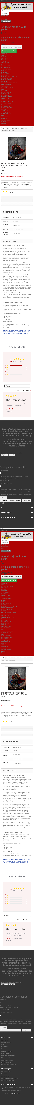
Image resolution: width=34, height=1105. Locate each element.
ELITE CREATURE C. (6, 80)
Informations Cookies (7, 1060)
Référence (4, 171)
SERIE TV (4, 61)
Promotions (4, 118)
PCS (2, 104)
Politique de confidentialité (8, 1064)
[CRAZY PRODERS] (17, 6)
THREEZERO (4, 110)
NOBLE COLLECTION (7, 101)
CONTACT (4, 123)
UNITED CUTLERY (6, 114)
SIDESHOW (4, 109)
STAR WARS (4, 58)
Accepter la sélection (15, 500)
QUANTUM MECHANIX (7, 107)
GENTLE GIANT (5, 86)
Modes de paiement (6, 120)
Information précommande (8, 1058)
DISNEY (3, 64)
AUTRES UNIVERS (6, 67)
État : (2, 173)
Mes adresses (5, 1076)
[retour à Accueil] (3, 128)
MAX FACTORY (5, 98)
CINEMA (3, 59)
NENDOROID (4, 117)
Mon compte (6, 512)
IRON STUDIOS (5, 93)
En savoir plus (5, 453)
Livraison (3, 121)
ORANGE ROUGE (6, 103)
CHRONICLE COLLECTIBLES (9, 76)
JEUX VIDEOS (5, 63)
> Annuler (3, 497)
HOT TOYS (4, 90)
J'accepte (12, 455)
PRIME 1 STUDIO (6, 106)
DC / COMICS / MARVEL (7, 56)
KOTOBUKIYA (5, 95)
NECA (2, 100)
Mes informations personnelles (9, 1078)
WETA (3, 115)
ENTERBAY (4, 81)
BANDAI (3, 70)
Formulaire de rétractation (8, 1055)
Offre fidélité (4, 1046)
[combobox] (24, 390)
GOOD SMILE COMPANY (8, 87)
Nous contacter (5, 1040)
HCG (2, 89)
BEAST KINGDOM (6, 73)
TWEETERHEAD (5, 112)
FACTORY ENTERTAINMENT (9, 83)
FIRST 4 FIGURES (6, 84)
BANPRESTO (4, 72)
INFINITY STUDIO (6, 92)
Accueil (3, 55)
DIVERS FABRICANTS (7, 78)
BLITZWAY (4, 75)
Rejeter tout (5, 455)
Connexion (4, 0)
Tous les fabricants (6, 69)
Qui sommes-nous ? (6, 1062)
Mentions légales (5, 1042)
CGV (2, 1044)
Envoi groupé (5, 1053)
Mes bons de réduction (7, 1080)
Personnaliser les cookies (15, 453)
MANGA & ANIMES (6, 66)
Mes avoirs (4, 1073)
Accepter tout (26, 500)
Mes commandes (5, 1071)
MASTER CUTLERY (6, 97)
